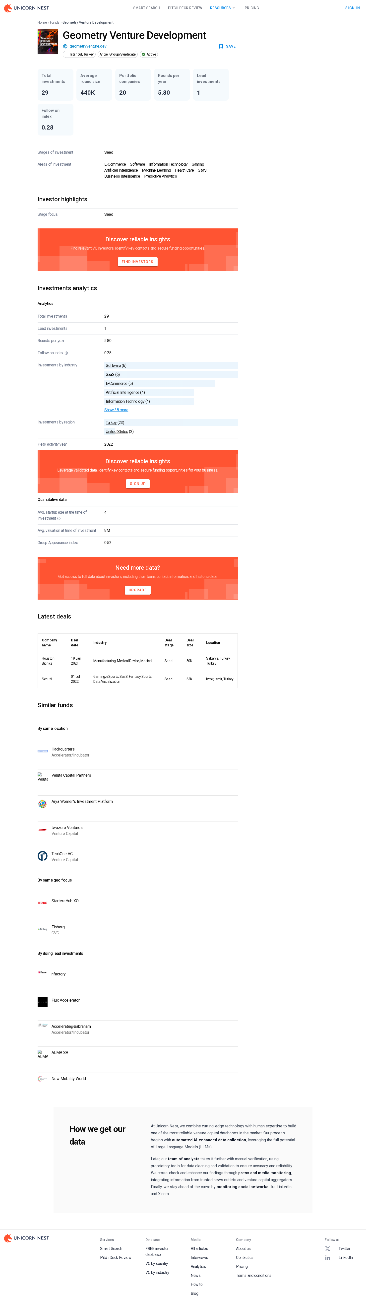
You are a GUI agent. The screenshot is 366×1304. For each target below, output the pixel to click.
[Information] (66, 353)
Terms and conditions (253, 1275)
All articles (199, 1248)
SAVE (231, 46)
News (195, 1275)
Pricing (252, 8)
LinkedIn (346, 1257)
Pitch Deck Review (185, 8)
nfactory (59, 974)
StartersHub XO (65, 900)
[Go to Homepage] (26, 7)
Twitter (344, 1248)
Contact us (244, 1257)
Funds (55, 22)
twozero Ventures (67, 827)
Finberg (58, 927)
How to (197, 1284)
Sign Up (138, 484)
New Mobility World (69, 1078)
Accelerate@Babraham (71, 1026)
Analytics (198, 1266)
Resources (220, 8)
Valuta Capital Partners (71, 775)
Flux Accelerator (66, 1000)
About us (243, 1248)
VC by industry (157, 1272)
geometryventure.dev (88, 46)
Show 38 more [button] (116, 410)
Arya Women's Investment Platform (82, 801)
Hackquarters (63, 749)
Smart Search (146, 8)
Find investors (138, 262)
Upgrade (138, 590)
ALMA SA (60, 1052)
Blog (194, 1293)
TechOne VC (62, 853)
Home (42, 22)
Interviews (199, 1257)
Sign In (352, 8)
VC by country (156, 1263)
